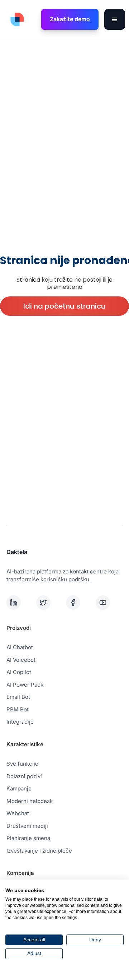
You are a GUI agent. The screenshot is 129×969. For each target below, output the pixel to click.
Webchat (17, 813)
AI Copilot (18, 672)
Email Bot (18, 696)
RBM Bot (17, 709)
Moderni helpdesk (29, 801)
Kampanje (19, 788)
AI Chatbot (19, 647)
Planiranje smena (28, 838)
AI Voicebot (20, 659)
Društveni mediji (27, 825)
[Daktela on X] (49, 602)
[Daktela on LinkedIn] (19, 602)
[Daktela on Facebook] (79, 602)
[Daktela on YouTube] (109, 602)
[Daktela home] (15, 19)
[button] (114, 19)
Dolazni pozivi (24, 776)
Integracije (20, 721)
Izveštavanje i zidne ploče (39, 850)
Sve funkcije (22, 763)
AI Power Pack (24, 684)
